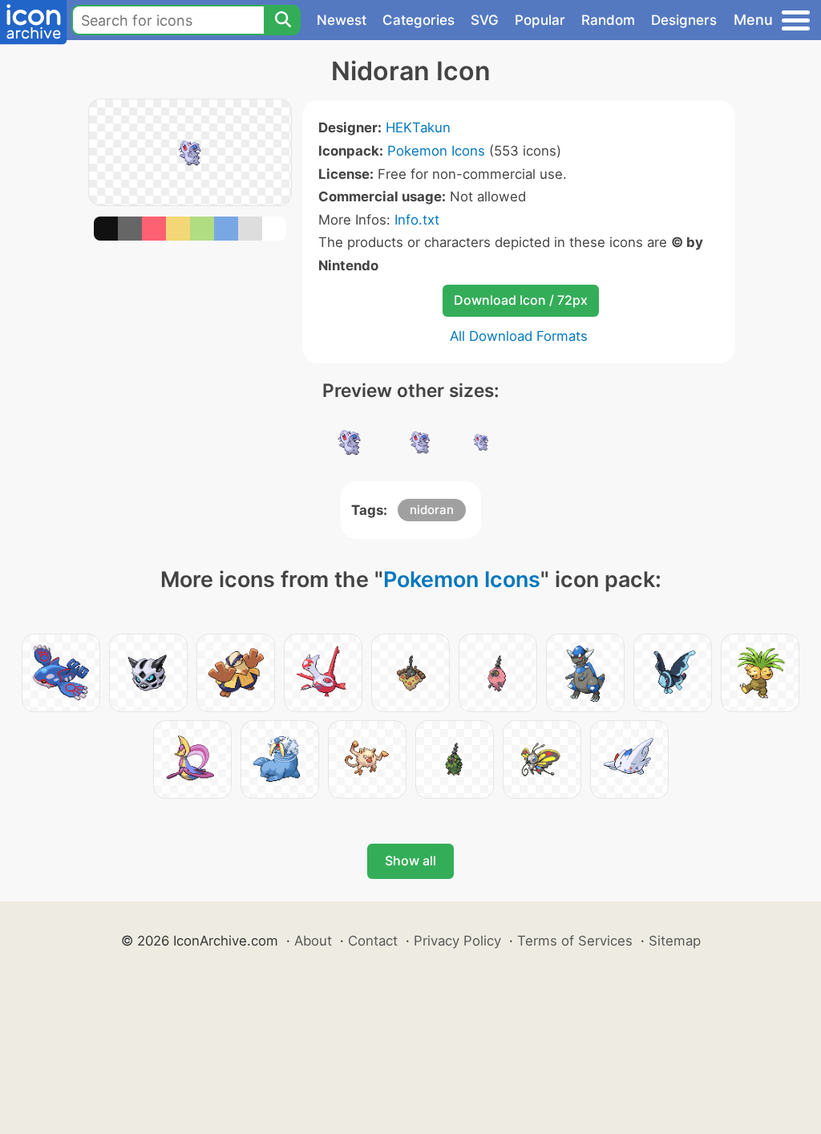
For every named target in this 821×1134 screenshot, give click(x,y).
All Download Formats (519, 336)
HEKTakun (418, 127)
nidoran (432, 509)
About (313, 941)
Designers (684, 20)
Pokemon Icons (436, 151)
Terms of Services (575, 941)
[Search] (282, 20)
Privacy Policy (457, 941)
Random (608, 20)
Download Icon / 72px (521, 300)
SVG (485, 20)
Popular (540, 20)
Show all (410, 861)
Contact (373, 941)
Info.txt (416, 220)
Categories (418, 20)
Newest (341, 20)
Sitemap (675, 941)
